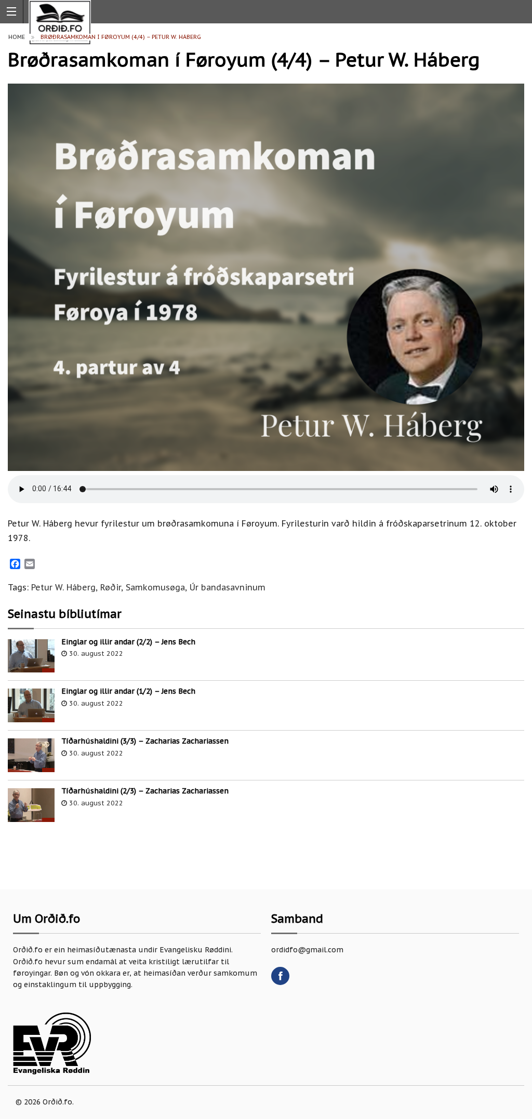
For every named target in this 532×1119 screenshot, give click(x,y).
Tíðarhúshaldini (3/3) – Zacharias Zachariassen (145, 741)
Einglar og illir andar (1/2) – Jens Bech (128, 691)
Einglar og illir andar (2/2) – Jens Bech (128, 641)
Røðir (110, 587)
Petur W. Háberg (63, 587)
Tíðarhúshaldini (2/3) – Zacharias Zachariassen (145, 791)
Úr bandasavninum (227, 587)
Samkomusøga (155, 587)
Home (16, 37)
